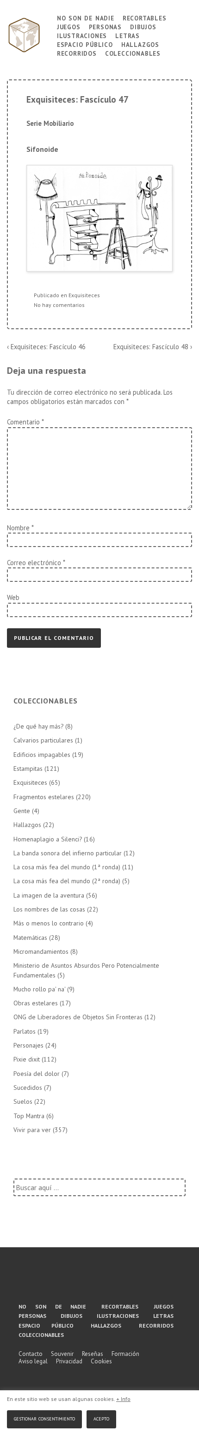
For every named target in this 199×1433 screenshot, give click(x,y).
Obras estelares (35, 1003)
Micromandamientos (40, 951)
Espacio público (85, 43)
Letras (127, 35)
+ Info (123, 1398)
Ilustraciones (82, 35)
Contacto (31, 1354)
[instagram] (130, 1280)
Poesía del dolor (36, 1073)
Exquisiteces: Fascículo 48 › (152, 346)
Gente (21, 811)
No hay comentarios (59, 304)
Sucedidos (27, 1087)
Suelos (22, 1101)
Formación (125, 1354)
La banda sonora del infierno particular (67, 853)
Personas (105, 26)
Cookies (101, 1361)
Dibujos (143, 26)
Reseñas (92, 1354)
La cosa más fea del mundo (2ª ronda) (66, 881)
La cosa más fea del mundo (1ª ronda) (66, 867)
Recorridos (77, 52)
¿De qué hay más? (38, 726)
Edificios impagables (41, 754)
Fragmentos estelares (43, 797)
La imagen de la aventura (48, 895)
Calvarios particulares (43, 740)
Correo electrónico (34, 562)
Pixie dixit (26, 1059)
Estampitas (28, 768)
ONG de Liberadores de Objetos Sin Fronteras (78, 1017)
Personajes (28, 1045)
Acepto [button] (101, 1417)
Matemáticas (30, 937)
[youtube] (95, 1280)
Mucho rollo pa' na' (39, 989)
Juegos (69, 26)
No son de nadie (85, 17)
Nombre (18, 527)
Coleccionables (133, 52)
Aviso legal (33, 1361)
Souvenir (62, 1354)
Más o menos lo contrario (48, 923)
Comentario (25, 421)
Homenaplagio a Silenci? (47, 839)
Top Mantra (28, 1116)
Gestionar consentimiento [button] (44, 1417)
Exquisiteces (84, 295)
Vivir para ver (32, 1130)
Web (13, 597)
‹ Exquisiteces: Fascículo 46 (46, 346)
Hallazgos (140, 43)
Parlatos (24, 1031)
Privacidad (69, 1361)
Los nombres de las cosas (49, 909)
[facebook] (62, 1280)
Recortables (145, 17)
